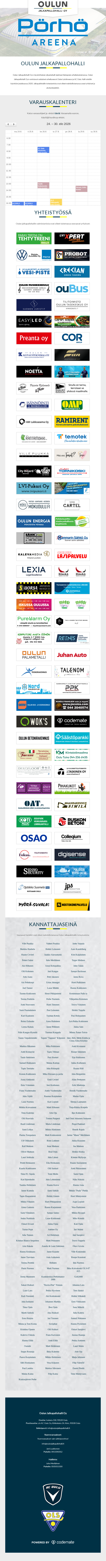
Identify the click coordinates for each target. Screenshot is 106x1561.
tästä (57, 113)
